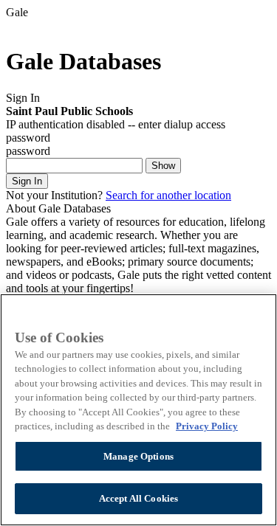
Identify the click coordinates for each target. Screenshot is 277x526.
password (28, 151)
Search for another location (168, 195)
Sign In (27, 181)
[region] (138, 410)
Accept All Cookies (138, 498)
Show (163, 165)
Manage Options (138, 456)
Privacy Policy (207, 426)
